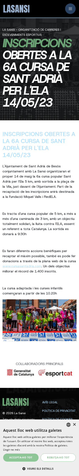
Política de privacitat (59, 411)
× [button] (74, 424)
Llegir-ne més (11, 449)
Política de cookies (57, 419)
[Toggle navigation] (70, 8)
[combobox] (68, 425)
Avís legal (50, 402)
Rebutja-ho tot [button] (58, 457)
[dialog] (39, 447)
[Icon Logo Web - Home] (15, 9)
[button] (39, 468)
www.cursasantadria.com (22, 266)
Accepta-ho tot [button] (20, 457)
